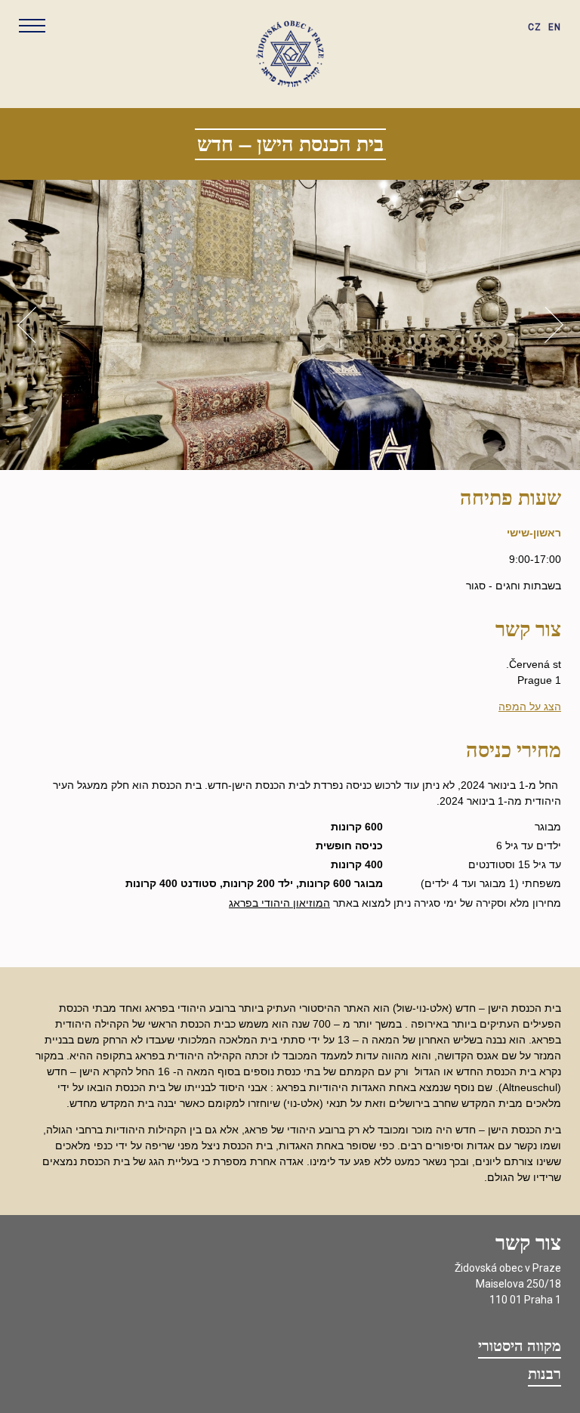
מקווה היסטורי (519, 1346)
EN (554, 27)
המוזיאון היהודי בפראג (279, 903)
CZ (534, 27)
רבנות (544, 1374)
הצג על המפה (529, 706)
